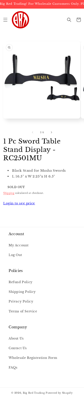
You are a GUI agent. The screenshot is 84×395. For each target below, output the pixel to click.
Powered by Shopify (59, 392)
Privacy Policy (21, 301)
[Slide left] (32, 132)
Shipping (8, 193)
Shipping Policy (22, 292)
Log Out (15, 255)
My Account (19, 245)
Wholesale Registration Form (33, 358)
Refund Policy (21, 282)
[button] (5, 20)
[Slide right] (51, 132)
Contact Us (18, 348)
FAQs (13, 367)
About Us (16, 338)
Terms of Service (23, 311)
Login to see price (19, 203)
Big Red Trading (34, 392)
